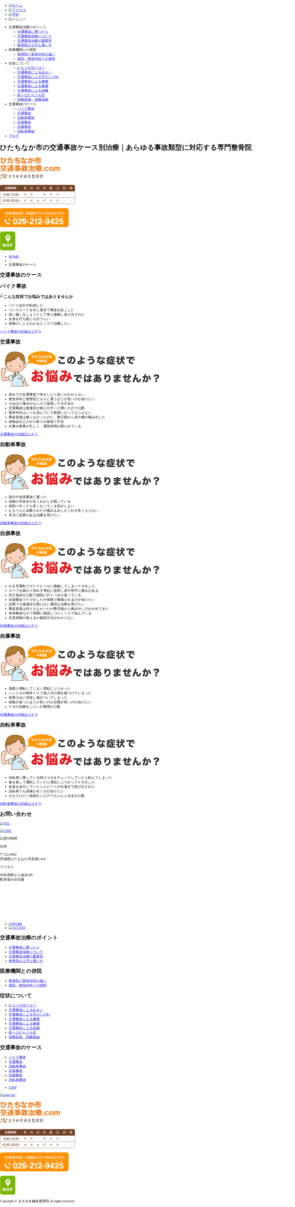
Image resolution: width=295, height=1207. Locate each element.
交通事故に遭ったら (32, 31)
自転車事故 (26, 131)
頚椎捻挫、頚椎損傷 (32, 99)
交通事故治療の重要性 (34, 40)
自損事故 (24, 122)
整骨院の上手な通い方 (34, 45)
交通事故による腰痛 (32, 81)
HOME (14, 256)
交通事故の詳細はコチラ (19, 434)
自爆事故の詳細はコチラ (19, 714)
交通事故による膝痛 (32, 86)
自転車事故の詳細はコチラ (20, 804)
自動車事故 (26, 118)
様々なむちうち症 (31, 95)
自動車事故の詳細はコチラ (20, 523)
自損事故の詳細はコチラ (19, 626)
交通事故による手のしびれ (38, 77)
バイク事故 (26, 108)
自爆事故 (24, 127)
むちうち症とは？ (31, 68)
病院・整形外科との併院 (36, 59)
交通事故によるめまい (34, 72)
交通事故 (24, 113)
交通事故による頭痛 (32, 90)
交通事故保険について (34, 36)
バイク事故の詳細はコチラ (20, 331)
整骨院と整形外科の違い (36, 54)
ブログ (14, 136)
